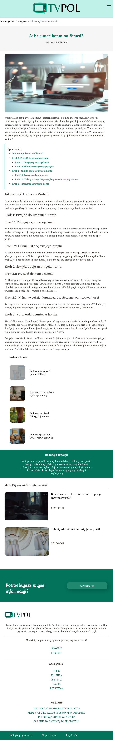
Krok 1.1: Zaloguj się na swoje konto (32, 162)
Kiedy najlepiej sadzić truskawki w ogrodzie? (56, 713)
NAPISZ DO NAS (87, 585)
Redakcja (56, 648)
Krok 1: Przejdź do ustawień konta (30, 158)
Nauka (56, 684)
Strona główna (8, 21)
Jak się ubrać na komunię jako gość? (75, 529)
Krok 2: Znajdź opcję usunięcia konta (32, 171)
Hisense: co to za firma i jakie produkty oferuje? (42, 394)
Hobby (56, 671)
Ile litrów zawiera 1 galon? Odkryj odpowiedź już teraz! (40, 372)
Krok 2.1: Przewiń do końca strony (31, 175)
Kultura (56, 675)
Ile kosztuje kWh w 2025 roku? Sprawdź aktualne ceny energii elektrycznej (41, 436)
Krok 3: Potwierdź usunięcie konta (30, 184)
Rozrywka (23, 21)
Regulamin (72, 735)
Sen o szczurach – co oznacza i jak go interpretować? (76, 496)
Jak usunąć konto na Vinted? (28, 153)
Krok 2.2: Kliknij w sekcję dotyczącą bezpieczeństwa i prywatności (46, 179)
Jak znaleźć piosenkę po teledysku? (56, 721)
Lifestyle (56, 679)
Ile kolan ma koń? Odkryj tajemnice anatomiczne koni (39, 415)
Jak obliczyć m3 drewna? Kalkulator (56, 708)
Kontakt (56, 653)
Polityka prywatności (21, 735)
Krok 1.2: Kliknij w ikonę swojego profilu (34, 166)
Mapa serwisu (49, 735)
